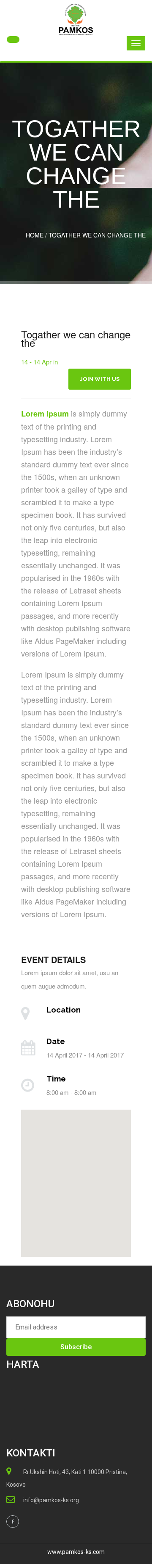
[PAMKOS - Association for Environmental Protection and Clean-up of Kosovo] (76, 19)
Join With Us (99, 379)
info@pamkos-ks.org (51, 1500)
